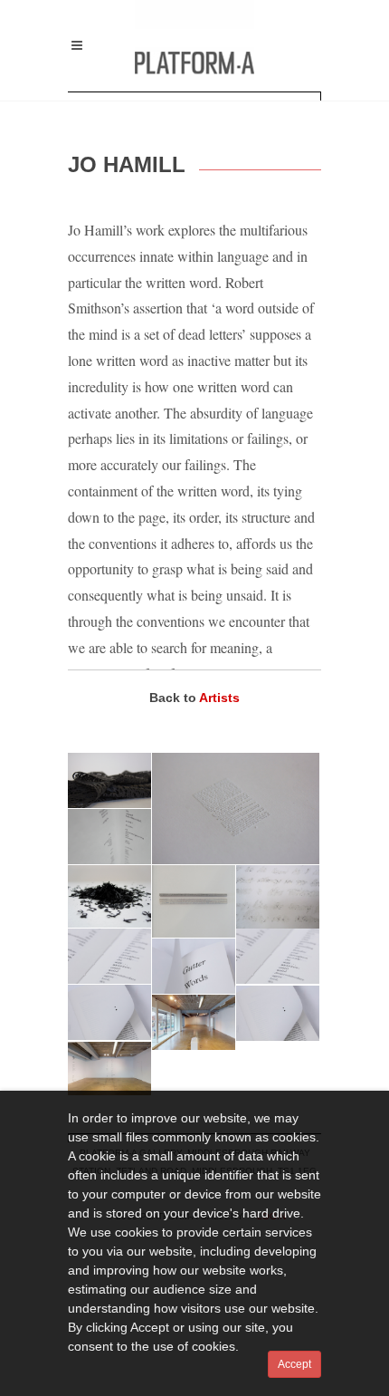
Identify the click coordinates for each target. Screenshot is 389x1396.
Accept (294, 1364)
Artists (219, 697)
